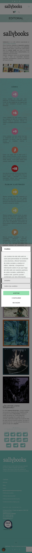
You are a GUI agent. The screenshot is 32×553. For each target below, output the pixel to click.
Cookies (7, 249)
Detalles (7, 280)
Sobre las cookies (10, 286)
